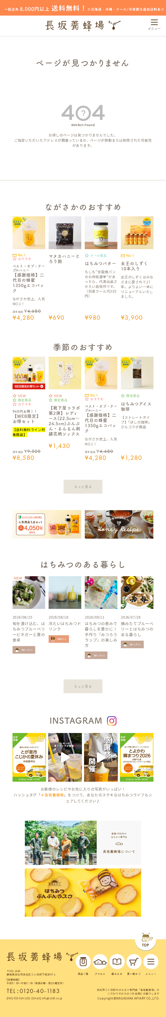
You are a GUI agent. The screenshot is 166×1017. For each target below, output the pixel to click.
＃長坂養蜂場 (52, 794)
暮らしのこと (27, 649)
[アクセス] (100, 961)
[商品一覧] (83, 961)
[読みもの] (116, 961)
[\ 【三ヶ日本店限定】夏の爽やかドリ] (65, 757)
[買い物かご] (134, 961)
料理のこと (61, 639)
